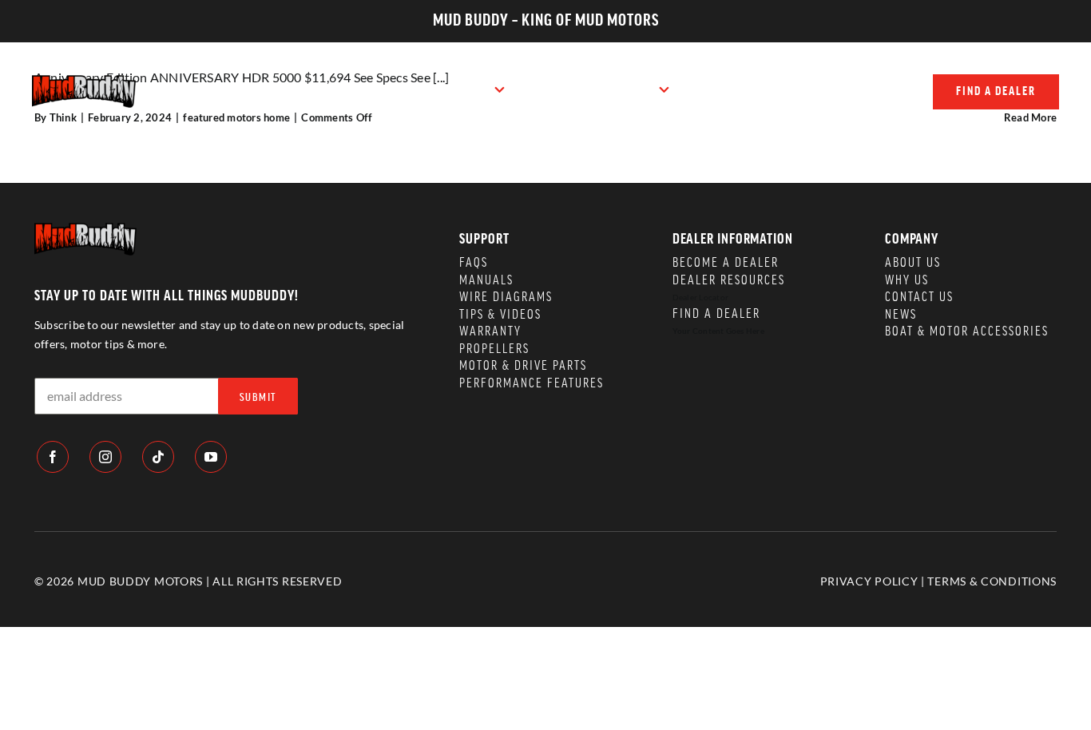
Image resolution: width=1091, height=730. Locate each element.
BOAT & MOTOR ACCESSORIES (967, 331)
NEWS (901, 314)
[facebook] (53, 457)
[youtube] (211, 457)
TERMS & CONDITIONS (992, 581)
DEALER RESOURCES (728, 280)
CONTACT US (919, 297)
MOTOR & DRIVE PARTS (523, 365)
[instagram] (105, 457)
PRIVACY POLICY (869, 581)
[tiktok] (158, 457)
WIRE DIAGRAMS (506, 297)
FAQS (473, 262)
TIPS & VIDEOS (500, 314)
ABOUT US (913, 262)
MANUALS (486, 280)
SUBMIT (258, 397)
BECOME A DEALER (725, 262)
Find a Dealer (716, 313)
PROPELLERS (494, 349)
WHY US (907, 280)
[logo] (84, 81)
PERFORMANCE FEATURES (531, 383)
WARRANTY (490, 331)
